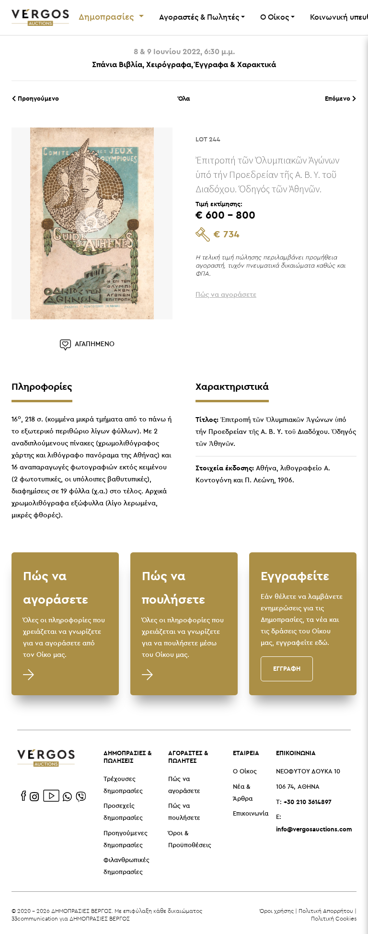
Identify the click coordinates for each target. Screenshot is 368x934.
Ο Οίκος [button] (274, 17)
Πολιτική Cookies (333, 918)
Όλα (184, 98)
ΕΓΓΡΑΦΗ (286, 668)
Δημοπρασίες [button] (108, 17)
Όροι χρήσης (277, 910)
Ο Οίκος (245, 772)
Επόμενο (338, 98)
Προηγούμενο (37, 98)
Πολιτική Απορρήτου (326, 910)
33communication (35, 918)
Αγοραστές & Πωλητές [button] (199, 17)
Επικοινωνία (250, 814)
